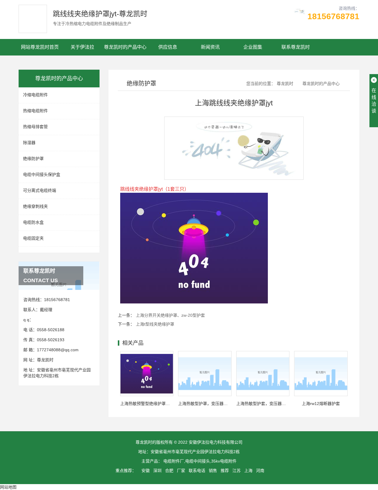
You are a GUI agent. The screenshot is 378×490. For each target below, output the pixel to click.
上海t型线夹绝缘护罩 (155, 324)
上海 (248, 470)
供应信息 (167, 47)
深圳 (157, 470)
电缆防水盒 (33, 222)
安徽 (145, 470)
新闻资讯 (210, 47)
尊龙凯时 (45, 359)
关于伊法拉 (82, 47)
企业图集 (252, 47)
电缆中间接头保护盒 (41, 174)
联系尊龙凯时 (295, 47)
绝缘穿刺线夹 (35, 206)
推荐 (225, 470)
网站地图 (8, 487)
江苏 (236, 470)
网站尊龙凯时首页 (40, 47)
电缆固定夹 (33, 238)
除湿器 (29, 142)
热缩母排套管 (35, 126)
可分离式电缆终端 (39, 190)
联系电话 (197, 470)
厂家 (181, 470)
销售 (213, 470)
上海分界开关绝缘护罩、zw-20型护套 (170, 315)
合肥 (169, 470)
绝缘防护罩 (33, 158)
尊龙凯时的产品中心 (125, 47)
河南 (260, 470)
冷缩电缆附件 (35, 94)
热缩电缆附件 (35, 110)
